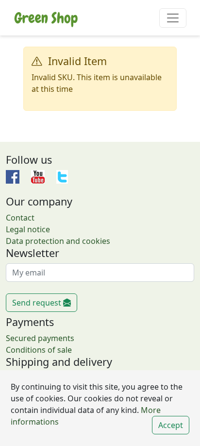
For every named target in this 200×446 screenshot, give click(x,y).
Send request (37, 302)
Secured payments (40, 338)
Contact (20, 217)
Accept (170, 425)
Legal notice (28, 229)
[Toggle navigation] (172, 18)
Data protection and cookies (58, 241)
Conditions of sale (39, 349)
